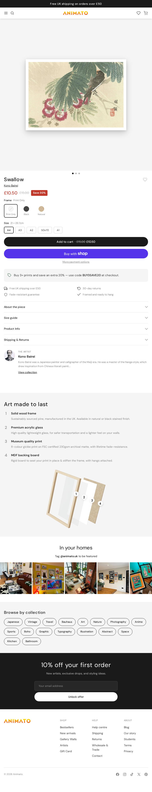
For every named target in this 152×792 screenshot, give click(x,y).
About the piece (14, 307)
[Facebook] (118, 774)
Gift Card (66, 751)
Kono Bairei (11, 185)
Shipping (97, 733)
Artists (64, 745)
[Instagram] (125, 774)
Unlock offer (76, 697)
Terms (128, 745)
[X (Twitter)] (139, 774)
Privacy (128, 751)
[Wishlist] (138, 13)
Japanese (13, 622)
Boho (27, 631)
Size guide (10, 318)
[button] (12, 13)
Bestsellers (67, 727)
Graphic (44, 631)
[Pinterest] (146, 774)
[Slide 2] (76, 173)
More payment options (76, 262)
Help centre (99, 727)
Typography (65, 631)
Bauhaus (67, 622)
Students (129, 739)
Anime (139, 622)
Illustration (86, 631)
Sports (11, 631)
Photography (118, 622)
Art (83, 622)
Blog (126, 727)
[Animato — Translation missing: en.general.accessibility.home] (28, 721)
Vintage (32, 622)
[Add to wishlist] (145, 180)
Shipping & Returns (16, 340)
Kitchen (12, 641)
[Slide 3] (79, 173)
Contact (97, 756)
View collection (27, 372)
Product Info (12, 328)
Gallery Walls (68, 739)
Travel (49, 622)
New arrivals (68, 733)
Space (125, 631)
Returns (97, 739)
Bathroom (32, 641)
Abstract (107, 631)
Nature (97, 622)
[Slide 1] (73, 173)
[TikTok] (132, 774)
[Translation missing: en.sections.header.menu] (6, 13)
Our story (130, 733)
